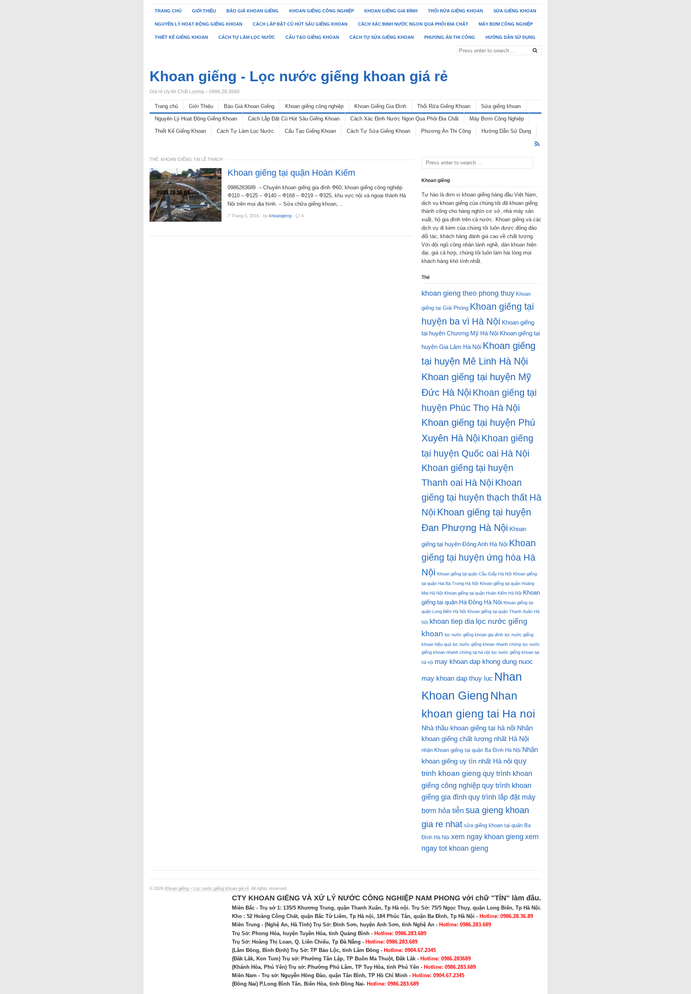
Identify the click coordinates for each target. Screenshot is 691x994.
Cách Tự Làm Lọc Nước (246, 37)
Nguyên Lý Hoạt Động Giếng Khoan (198, 24)
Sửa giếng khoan (514, 10)
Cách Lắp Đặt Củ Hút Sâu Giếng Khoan (300, 24)
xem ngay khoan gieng (487, 837)
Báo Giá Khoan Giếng (252, 10)
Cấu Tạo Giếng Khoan (312, 37)
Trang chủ (168, 10)
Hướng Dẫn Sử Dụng (510, 37)
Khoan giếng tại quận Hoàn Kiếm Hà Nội (482, 593)
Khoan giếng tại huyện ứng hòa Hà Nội (478, 557)
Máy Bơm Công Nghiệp (506, 24)
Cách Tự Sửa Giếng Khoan (381, 37)
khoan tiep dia (451, 621)
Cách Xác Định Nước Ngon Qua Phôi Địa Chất (413, 24)
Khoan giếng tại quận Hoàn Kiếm (291, 173)
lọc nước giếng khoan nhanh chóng (487, 644)
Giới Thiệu (204, 10)
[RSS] (537, 144)
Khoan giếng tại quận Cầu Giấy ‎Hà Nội (474, 573)
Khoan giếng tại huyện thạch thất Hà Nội (481, 497)
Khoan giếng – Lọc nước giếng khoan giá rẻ (207, 888)
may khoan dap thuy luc (457, 678)
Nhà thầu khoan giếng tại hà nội (468, 728)
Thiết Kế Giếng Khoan (181, 37)
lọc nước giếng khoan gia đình (474, 634)
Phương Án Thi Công (449, 37)
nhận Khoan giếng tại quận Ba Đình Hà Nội (471, 750)
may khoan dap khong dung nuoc (484, 661)
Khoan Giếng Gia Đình (390, 10)
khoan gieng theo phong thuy (467, 293)
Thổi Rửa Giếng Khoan (455, 10)
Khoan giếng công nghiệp (321, 10)
